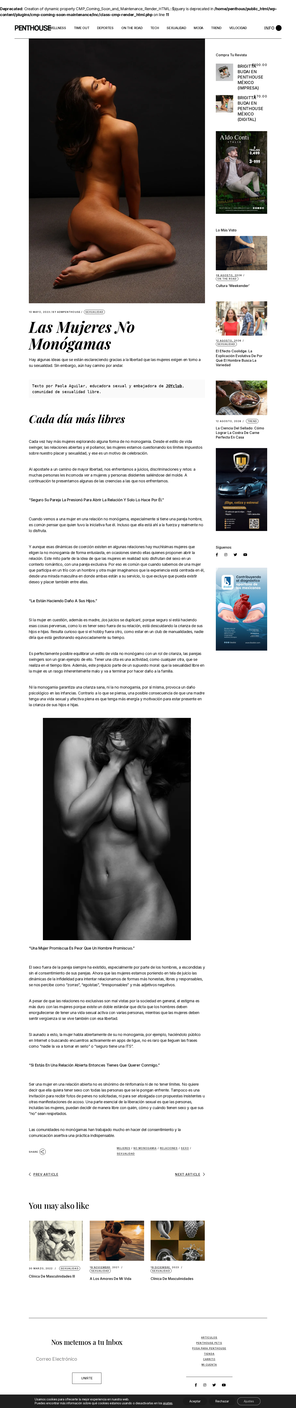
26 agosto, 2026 (229, 275)
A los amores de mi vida (110, 1278)
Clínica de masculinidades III (52, 1276)
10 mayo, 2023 (39, 312)
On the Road (227, 278)
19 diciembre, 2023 (165, 1267)
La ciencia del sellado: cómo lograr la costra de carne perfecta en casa (240, 432)
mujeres (123, 1148)
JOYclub (174, 386)
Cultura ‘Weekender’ (232, 286)
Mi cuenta (209, 1364)
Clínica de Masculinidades (172, 1278)
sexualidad (126, 1153)
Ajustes (249, 1401)
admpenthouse (66, 312)
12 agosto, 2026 (229, 341)
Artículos (209, 1337)
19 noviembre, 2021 (104, 1267)
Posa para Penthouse (209, 1348)
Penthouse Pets (209, 1342)
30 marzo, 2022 (41, 1268)
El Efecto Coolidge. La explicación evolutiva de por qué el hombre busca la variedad (239, 358)
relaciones (169, 1148)
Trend (252, 421)
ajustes (167, 1403)
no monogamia (145, 1148)
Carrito (209, 1359)
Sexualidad (94, 311)
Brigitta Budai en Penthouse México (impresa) (250, 77)
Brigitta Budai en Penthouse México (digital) (250, 108)
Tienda (209, 1353)
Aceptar (195, 1401)
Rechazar (222, 1401)
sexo (185, 1148)
